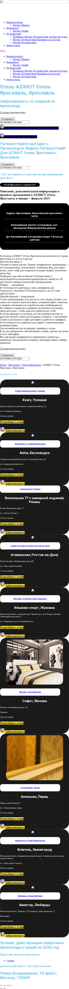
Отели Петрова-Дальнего (35, 599)
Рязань (37, 489)
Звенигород (20, 841)
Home (3, 365)
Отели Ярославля (31, 365)
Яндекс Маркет (21, 25)
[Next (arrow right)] (4, 988)
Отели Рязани (26, 489)
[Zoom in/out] (11, 985)
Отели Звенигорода (36, 841)
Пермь (37, 788)
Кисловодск (20, 444)
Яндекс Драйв (20, 31)
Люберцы (22, 896)
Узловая (41, 391)
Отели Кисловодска (36, 444)
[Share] (4, 985)
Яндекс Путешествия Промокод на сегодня (36, 39)
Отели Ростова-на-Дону (22, 546)
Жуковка (17, 599)
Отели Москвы (34, 692)
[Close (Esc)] (1, 985)
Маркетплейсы (14, 22)
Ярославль (14, 365)
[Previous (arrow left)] (1, 988)
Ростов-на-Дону (42, 546)
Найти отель (13, 45)
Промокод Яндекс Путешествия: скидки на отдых (40, 36)
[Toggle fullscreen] (7, 985)
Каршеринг (12, 28)
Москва (22, 692)
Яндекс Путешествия (24, 42)
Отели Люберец (35, 896)
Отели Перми (27, 788)
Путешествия (13, 33)
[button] (34, 51)
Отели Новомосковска (25, 391)
